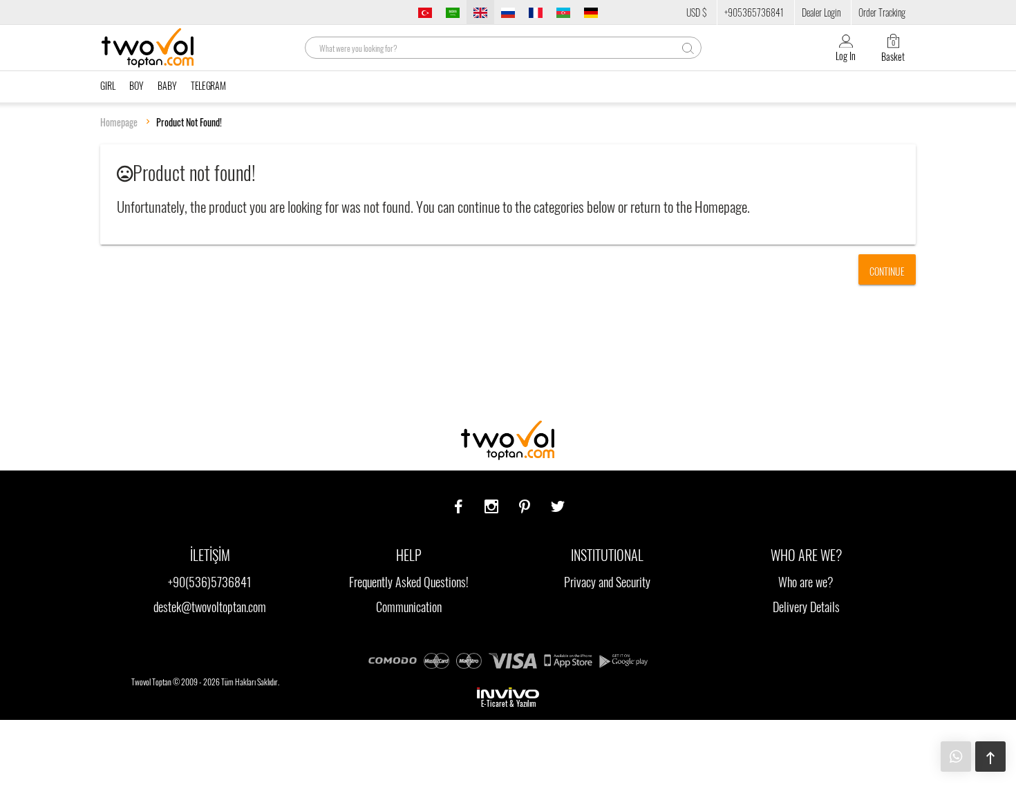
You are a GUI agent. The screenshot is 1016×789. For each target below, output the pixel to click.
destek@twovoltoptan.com (209, 607)
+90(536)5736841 (210, 582)
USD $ (696, 12)
